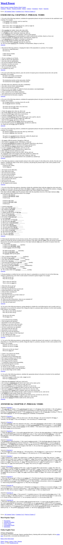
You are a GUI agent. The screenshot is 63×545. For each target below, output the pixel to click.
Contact (24, 7)
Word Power (8, 3)
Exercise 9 (9, 476)
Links (15, 541)
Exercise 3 (9, 422)
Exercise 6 (9, 450)
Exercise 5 (9, 440)
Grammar (11, 7)
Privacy (3, 543)
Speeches (46, 8)
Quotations (35, 8)
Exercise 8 (9, 466)
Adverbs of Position (9, 522)
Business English (16, 8)
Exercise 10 (10, 485)
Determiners (7, 526)
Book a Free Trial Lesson (7, 538)
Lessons (6, 7)
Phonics (16, 7)
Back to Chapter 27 (30, 11)
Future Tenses (7, 523)
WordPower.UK (14, 543)
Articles (29, 8)
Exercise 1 (9, 407)
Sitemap (20, 541)
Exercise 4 (9, 431)
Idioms (24, 8)
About (20, 7)
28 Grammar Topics (10, 11)
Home (2, 7)
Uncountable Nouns (9, 525)
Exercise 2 (9, 416)
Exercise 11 (10, 492)
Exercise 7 (9, 456)
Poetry (40, 8)
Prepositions (7, 520)
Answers (3, 45)
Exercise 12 (10, 500)
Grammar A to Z (20, 11)
